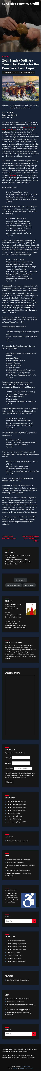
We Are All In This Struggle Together (18, 870)
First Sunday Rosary (14, 813)
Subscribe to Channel (13, 585)
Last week (12, 175)
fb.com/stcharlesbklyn (19, 627)
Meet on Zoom (29, 585)
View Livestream (20, 580)
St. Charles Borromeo (27, 72)
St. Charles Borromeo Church (20, 3)
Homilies (5, 56)
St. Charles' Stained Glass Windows (18, 841)
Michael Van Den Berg (26, 1068)
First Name (8, 758)
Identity (15, 1068)
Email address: (9, 768)
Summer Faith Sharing (14, 819)
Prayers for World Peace (15, 816)
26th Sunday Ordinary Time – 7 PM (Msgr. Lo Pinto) (30, 538)
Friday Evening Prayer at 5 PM (17, 804)
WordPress (27, 1066)
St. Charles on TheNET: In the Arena (18, 859)
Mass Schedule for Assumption (17, 801)
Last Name (8, 763)
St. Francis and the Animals (15, 862)
